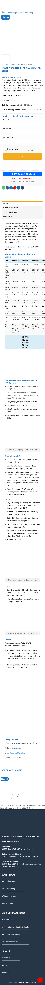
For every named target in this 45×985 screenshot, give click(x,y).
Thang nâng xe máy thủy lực (11, 798)
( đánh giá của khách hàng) (11, 77)
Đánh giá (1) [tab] (7, 217)
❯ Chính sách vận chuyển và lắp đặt (15, 927)
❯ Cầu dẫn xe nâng (9, 881)
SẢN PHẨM (5, 64)
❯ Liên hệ (5, 972)
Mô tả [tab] (5, 203)
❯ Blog (4, 965)
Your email (7, 128)
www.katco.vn (17, 748)
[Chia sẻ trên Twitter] (11, 188)
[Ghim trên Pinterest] (15, 188)
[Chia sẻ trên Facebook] (7, 188)
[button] (3, 3)
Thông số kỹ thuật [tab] (10, 212)
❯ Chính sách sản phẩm (11, 934)
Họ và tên (6, 120)
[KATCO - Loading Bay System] (24, 3)
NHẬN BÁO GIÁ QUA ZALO (23, 174)
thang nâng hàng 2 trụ (13, 242)
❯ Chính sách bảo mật (10, 942)
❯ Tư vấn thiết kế (8, 919)
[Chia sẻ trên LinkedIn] (18, 188)
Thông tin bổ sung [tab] (10, 208)
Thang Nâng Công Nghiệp (21, 64)
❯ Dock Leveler (7, 904)
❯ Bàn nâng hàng (8, 889)
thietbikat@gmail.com (18, 753)
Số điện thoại (8, 137)
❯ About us (6, 958)
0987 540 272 (28, 178)
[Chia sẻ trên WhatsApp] (3, 188)
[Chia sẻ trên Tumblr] (22, 188)
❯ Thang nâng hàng (9, 896)
